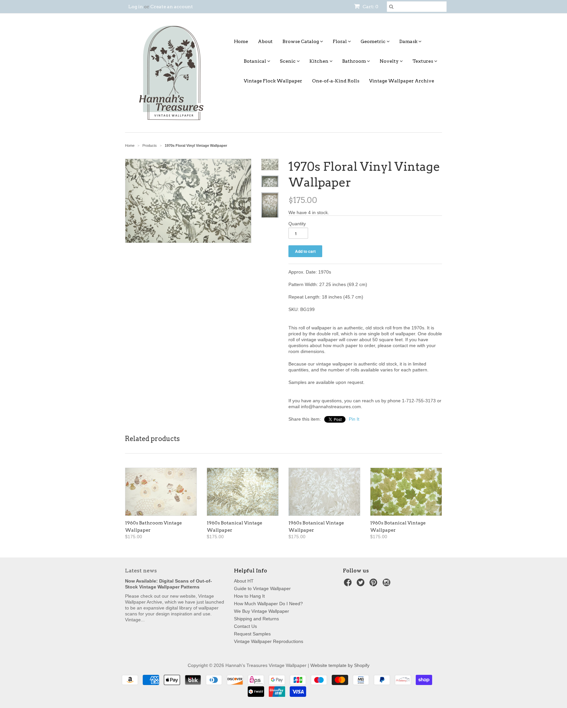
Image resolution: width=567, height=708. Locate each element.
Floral (340, 41)
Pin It (354, 419)
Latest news (141, 570)
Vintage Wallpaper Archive (401, 80)
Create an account (171, 6)
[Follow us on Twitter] (362, 584)
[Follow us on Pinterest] (374, 584)
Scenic (288, 61)
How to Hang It (249, 596)
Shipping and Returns (256, 618)
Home (241, 41)
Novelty (390, 61)
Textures (423, 61)
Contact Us (245, 626)
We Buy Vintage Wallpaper (261, 611)
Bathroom (354, 61)
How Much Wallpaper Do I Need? (268, 603)
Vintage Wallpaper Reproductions (268, 641)
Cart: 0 (370, 6)
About (265, 41)
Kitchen (319, 61)
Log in (135, 6)
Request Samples (252, 633)
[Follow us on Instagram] (387, 584)
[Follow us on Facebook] (349, 584)
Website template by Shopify (339, 665)
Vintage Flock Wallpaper (273, 80)
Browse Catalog (301, 41)
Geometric (374, 41)
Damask (408, 41)
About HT (244, 581)
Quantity (297, 223)
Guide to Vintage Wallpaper (262, 588)
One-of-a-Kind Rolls (335, 80)
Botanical (255, 61)
